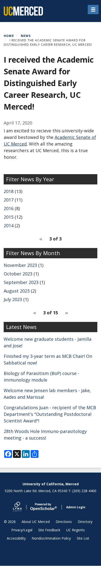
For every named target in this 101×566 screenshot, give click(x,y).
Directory (85, 521)
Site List (83, 538)
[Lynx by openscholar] (21, 507)
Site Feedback (49, 530)
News (26, 36)
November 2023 (20, 265)
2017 (8, 200)
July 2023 (13, 299)
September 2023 (21, 282)
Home (9, 36)
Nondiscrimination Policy (51, 538)
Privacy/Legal (21, 530)
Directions (64, 521)
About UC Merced (36, 521)
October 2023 (18, 274)
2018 (8, 191)
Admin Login (75, 507)
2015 (8, 217)
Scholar (43, 507)
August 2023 (17, 291)
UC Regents (75, 530)
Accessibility (16, 538)
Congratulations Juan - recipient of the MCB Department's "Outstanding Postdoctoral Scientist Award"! (50, 414)
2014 (8, 225)
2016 (8, 208)
